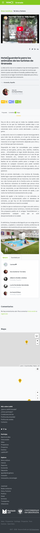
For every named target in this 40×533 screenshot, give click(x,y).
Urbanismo (4, 504)
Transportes (5, 501)
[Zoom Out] (37, 395)
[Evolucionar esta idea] (16, 101)
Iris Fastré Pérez (17, 92)
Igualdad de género (7, 473)
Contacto (4, 422)
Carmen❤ (13, 264)
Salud (3, 496)
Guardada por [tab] (15, 257)
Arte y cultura (5, 460)
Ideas (2, 442)
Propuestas (5, 444)
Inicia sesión (5, 439)
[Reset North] (37, 398)
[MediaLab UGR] (9, 511)
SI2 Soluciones (34, 529)
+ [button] (37, 340)
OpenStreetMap (28, 366)
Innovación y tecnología (9, 478)
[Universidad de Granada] (28, 511)
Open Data (10, 524)
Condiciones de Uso (7, 414)
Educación (4, 470)
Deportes (4, 465)
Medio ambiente (6, 488)
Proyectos (4, 447)
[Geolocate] (37, 369)
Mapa (18, 112)
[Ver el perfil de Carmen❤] (6, 264)
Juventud (4, 486)
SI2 (39, 366)
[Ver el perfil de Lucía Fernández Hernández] (6, 286)
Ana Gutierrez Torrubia (18, 272)
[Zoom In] (37, 392)
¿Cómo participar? (7, 412)
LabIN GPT (4, 452)
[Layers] (37, 336)
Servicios (4, 498)
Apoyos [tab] (5, 257)
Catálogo (17, 521)
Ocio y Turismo (20, 11)
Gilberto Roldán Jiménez (18, 278)
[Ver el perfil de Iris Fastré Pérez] (6, 91)
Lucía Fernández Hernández (19, 285)
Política (3, 493)
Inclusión (4, 475)
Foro (30, 521)
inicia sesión (32, 311)
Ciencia (3, 463)
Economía (4, 468)
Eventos (3, 449)
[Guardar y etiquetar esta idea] (10, 101)
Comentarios (12, 112)
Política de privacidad (8, 417)
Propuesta (4, 112)
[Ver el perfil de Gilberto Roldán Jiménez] (6, 279)
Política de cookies (7, 419)
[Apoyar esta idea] (3, 101)
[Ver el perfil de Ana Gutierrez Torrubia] (6, 272)
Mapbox (35, 366)
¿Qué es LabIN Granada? (9, 409)
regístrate (4, 314)
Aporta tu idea (5, 437)
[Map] (20, 384)
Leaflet (21, 366)
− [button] (37, 343)
